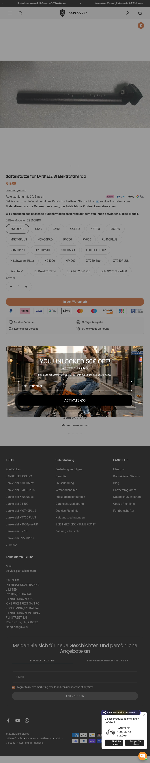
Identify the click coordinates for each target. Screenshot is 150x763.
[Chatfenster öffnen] (142, 756)
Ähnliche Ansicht (116, 743)
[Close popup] (144, 715)
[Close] (138, 350)
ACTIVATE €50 (75, 400)
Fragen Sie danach (135, 743)
